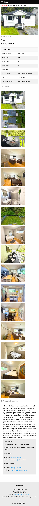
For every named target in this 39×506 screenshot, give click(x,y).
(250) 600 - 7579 (16, 457)
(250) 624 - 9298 (16, 468)
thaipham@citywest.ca (18, 460)
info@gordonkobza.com (19, 470)
